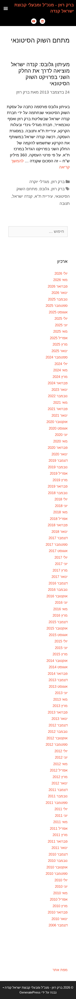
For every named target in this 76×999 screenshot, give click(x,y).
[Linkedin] (42, 21)
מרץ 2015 (60, 654)
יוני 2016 (61, 603)
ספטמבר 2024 (57, 357)
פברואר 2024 (58, 383)
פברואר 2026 (58, 286)
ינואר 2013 (60, 719)
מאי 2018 (60, 512)
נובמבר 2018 (58, 493)
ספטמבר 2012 (57, 745)
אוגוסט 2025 (58, 312)
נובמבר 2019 (58, 467)
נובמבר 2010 (58, 861)
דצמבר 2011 (58, 790)
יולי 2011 (61, 809)
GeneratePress (30, 992)
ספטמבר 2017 (57, 545)
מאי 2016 (60, 609)
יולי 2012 (61, 751)
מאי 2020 (60, 441)
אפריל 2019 (59, 473)
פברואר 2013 (58, 712)
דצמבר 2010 (58, 854)
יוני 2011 (61, 816)
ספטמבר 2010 (57, 874)
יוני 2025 (61, 325)
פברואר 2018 (58, 525)
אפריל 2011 (59, 829)
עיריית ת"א (44, 196)
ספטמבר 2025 (57, 306)
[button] (5, 8)
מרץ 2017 (60, 570)
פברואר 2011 (58, 841)
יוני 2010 (61, 887)
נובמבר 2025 (58, 299)
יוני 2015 (61, 648)
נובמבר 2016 (58, 590)
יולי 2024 (61, 364)
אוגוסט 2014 (58, 667)
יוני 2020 (61, 435)
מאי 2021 (60, 403)
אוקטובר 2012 (57, 738)
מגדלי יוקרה (39, 181)
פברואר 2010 (58, 912)
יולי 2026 (61, 273)
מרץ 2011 (60, 835)
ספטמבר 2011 (57, 803)
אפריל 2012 (59, 770)
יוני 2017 (61, 564)
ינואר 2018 (60, 532)
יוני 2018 (61, 506)
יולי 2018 (61, 499)
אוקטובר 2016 (57, 596)
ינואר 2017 (60, 577)
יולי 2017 (61, 557)
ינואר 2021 (60, 415)
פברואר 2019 (58, 486)
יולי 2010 (61, 880)
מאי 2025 (60, 331)
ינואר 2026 (60, 293)
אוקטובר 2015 (57, 628)
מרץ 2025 (60, 344)
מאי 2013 (60, 699)
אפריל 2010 (59, 899)
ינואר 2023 (60, 390)
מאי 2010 (60, 893)
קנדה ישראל (22, 196)
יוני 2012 (61, 757)
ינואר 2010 (60, 919)
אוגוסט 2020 (58, 428)
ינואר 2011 (60, 848)
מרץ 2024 (60, 377)
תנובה (65, 203)
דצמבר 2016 (58, 583)
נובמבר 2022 (58, 396)
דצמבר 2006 (58, 925)
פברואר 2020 (58, 448)
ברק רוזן (58, 181)
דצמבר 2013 (58, 680)
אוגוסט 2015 (58, 635)
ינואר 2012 (60, 783)
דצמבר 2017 (58, 538)
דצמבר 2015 (58, 622)
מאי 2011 (60, 822)
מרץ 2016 (60, 615)
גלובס (44, 189)
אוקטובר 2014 (57, 661)
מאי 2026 (60, 280)
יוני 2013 (61, 693)
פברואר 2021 (58, 409)
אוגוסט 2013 (58, 687)
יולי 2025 (61, 319)
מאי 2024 (60, 370)
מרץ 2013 (60, 706)
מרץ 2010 (60, 906)
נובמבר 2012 (58, 732)
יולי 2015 (61, 641)
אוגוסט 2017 (58, 551)
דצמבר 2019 (58, 461)
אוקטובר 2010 (57, 867)
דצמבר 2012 (58, 725)
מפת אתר (60, 970)
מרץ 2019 (60, 480)
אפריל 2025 (59, 338)
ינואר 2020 (60, 454)
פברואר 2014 (58, 674)
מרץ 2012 (60, 777)
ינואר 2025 (60, 351)
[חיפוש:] (38, 232)
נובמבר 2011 (58, 796)
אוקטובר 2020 (57, 422)
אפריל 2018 (59, 519)
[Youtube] (34, 21)
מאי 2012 (60, 764)
